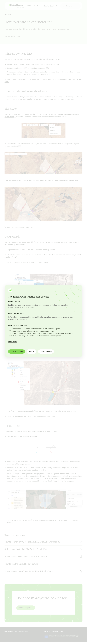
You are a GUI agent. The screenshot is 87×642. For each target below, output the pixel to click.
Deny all (32, 351)
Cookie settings (46, 351)
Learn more (12, 342)
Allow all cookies (16, 351)
